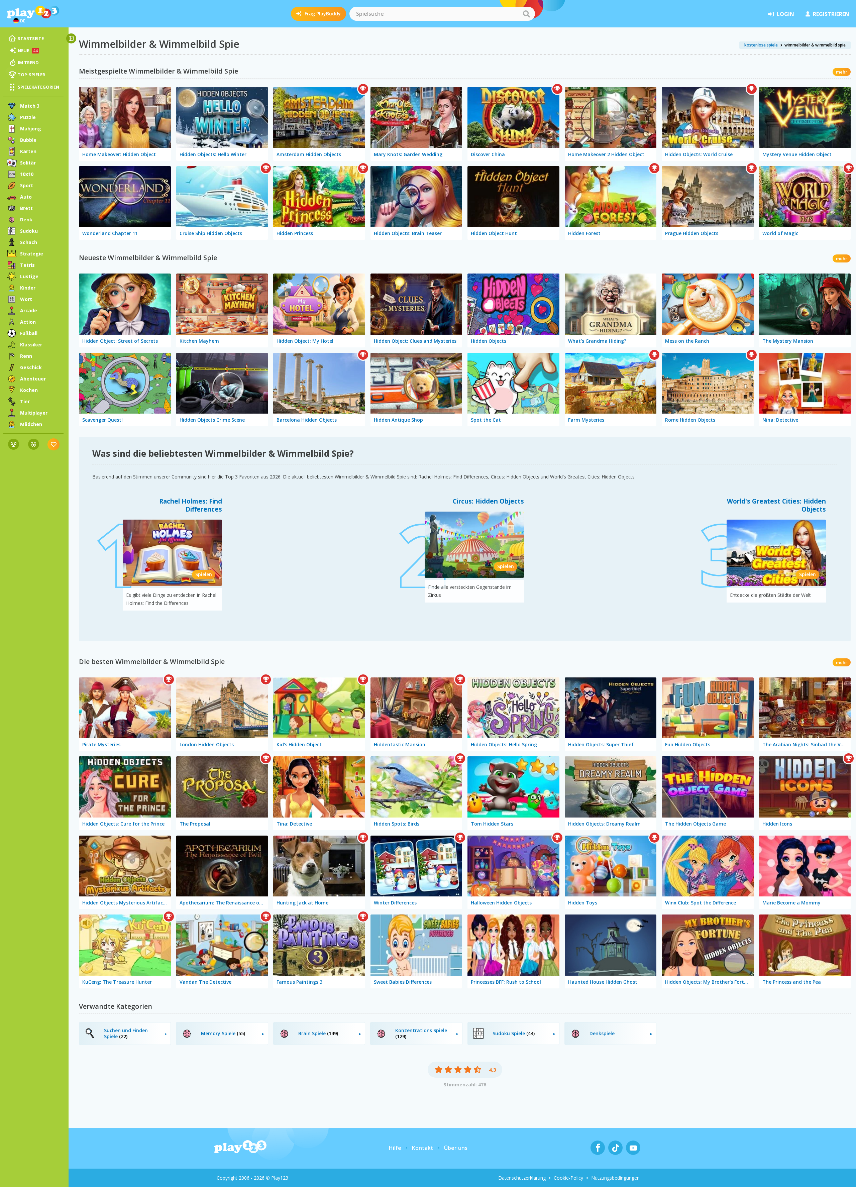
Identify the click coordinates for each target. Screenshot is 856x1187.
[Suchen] (526, 14)
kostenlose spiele (761, 45)
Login (785, 14)
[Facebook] (598, 1148)
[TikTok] (615, 1148)
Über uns (455, 1148)
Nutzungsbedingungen (615, 1178)
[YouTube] (633, 1148)
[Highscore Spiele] (13, 444)
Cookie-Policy (568, 1178)
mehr (841, 72)
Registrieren (831, 14)
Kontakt (422, 1148)
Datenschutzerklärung (522, 1178)
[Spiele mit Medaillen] (33, 444)
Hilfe (395, 1148)
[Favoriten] (53, 444)
